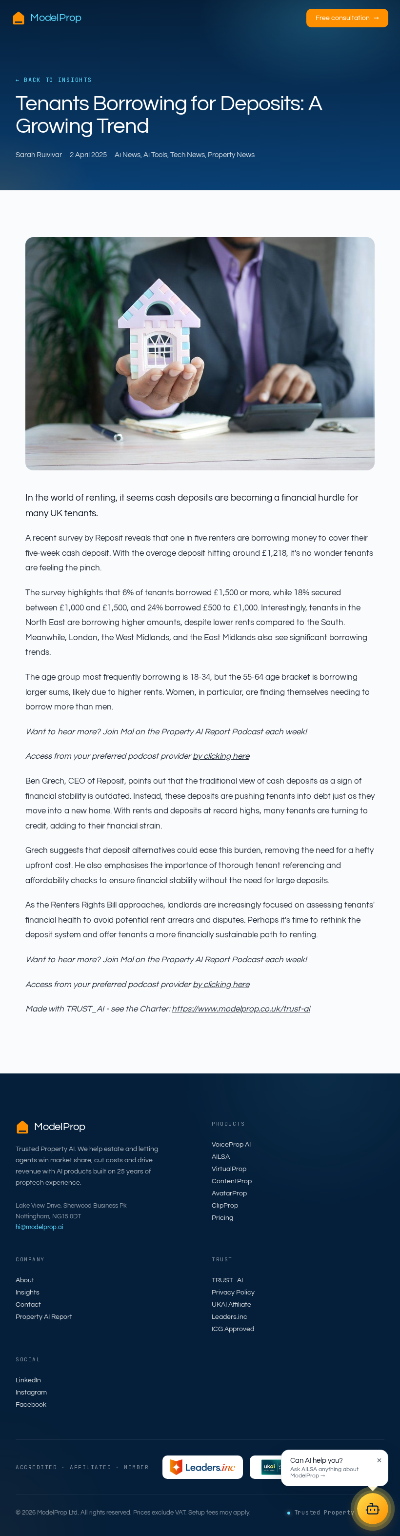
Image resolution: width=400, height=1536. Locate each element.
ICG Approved (233, 1329)
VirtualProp (229, 1169)
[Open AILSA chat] (372, 1508)
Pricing (222, 1217)
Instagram (31, 1392)
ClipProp (225, 1205)
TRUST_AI (227, 1280)
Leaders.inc (229, 1317)
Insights (28, 1292)
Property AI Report (44, 1317)
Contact (28, 1304)
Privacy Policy (233, 1292)
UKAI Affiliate (231, 1304)
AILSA (221, 1156)
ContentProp (232, 1181)
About (25, 1280)
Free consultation (347, 18)
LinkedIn (28, 1380)
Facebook (31, 1404)
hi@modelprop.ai (39, 1227)
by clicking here (221, 756)
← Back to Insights (54, 80)
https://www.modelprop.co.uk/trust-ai (241, 1009)
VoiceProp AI (231, 1144)
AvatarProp (229, 1193)
